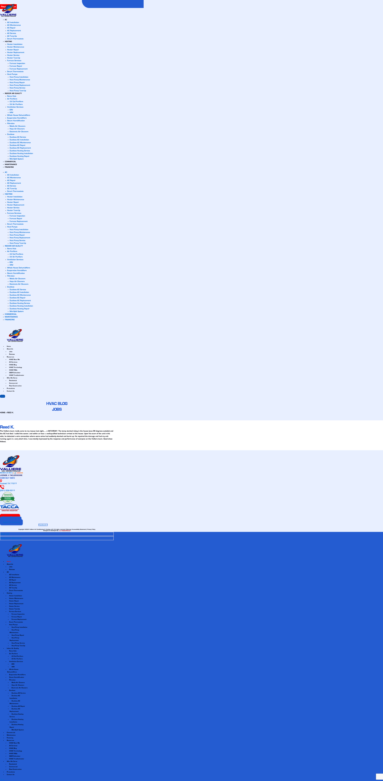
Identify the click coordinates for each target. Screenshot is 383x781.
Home (9, 561)
